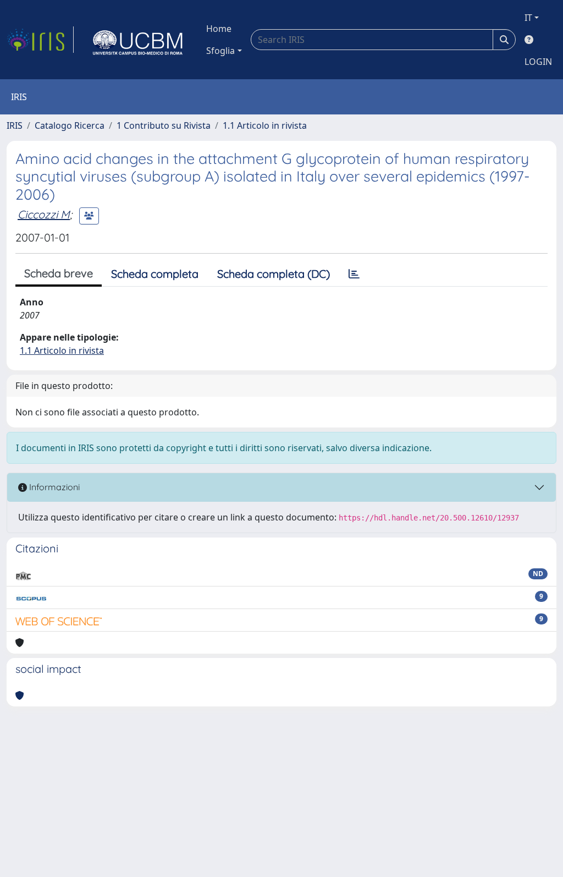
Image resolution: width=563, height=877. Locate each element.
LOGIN (538, 62)
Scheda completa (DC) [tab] (273, 274)
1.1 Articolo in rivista (265, 125)
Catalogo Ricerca (69, 125)
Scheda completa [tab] (154, 274)
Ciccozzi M (44, 214)
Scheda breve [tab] (58, 273)
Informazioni (53, 486)
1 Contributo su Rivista (164, 125)
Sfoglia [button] (220, 51)
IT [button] (528, 18)
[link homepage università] (138, 39)
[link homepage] (40, 39)
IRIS (15, 125)
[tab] (354, 274)
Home (218, 29)
